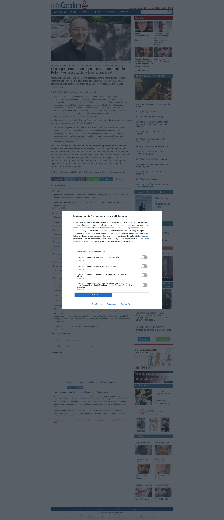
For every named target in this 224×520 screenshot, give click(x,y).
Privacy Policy (126, 304)
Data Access (112, 304)
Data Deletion (97, 304)
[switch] (144, 257)
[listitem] (112, 251)
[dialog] (112, 260)
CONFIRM (93, 295)
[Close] (156, 216)
